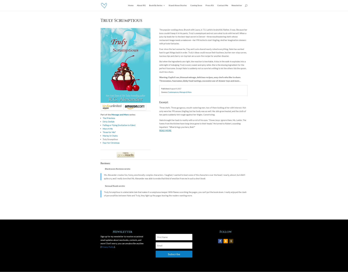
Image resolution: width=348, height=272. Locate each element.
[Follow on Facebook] (220, 241)
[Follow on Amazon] (225, 241)
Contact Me (222, 5)
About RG (141, 5)
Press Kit (210, 5)
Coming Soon (196, 5)
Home (130, 5)
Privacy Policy (107, 247)
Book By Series (155, 5)
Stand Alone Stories (178, 5)
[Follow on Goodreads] (231, 241)
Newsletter (237, 5)
